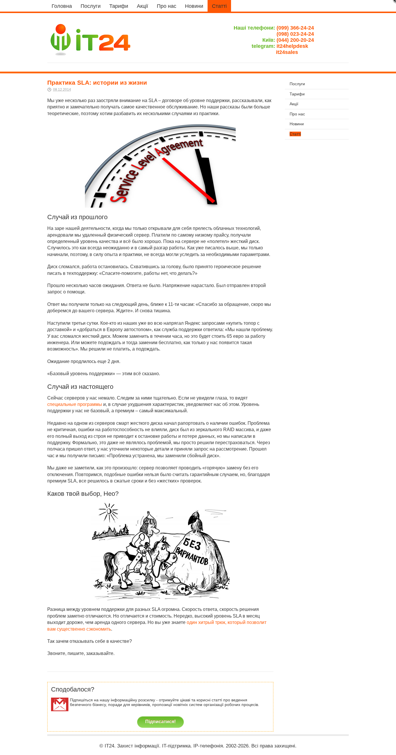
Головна (62, 6)
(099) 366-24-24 (295, 28)
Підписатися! (160, 721)
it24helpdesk (295, 46)
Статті (219, 6)
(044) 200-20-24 (295, 40)
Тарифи (118, 6)
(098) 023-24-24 (295, 34)
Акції (142, 6)
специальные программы (74, 404)
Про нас (166, 6)
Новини (194, 6)
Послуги (91, 6)
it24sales (295, 52)
